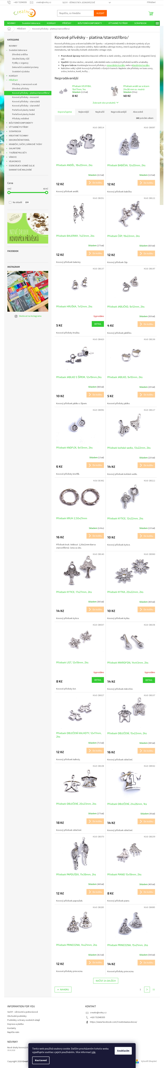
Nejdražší (99, 112)
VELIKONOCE (15, 161)
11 (154, 989)
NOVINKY (13, 46)
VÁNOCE (13, 157)
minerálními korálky (116, 65)
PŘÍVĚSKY (13, 80)
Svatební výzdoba (20, 71)
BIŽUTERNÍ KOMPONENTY (21, 123)
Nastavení (41, 1060)
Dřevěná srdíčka (20, 54)
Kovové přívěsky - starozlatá (26, 101)
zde (93, 1052)
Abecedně (138, 112)
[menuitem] (11, 23)
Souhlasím (123, 1051)
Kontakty (11, 1028)
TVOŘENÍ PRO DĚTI (18, 152)
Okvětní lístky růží (20, 58)
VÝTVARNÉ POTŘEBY (18, 127)
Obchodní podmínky (17, 1016)
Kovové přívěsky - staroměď (26, 105)
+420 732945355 (97, 1017)
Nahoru (64, 989)
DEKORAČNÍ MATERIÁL (19, 140)
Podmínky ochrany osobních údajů (23, 1020)
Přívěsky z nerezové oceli (24, 84)
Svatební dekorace (18, 50)
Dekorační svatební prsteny (25, 67)
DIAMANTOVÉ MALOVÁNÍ (20, 169)
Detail (97, 324)
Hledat (100, 13)
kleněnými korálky (141, 65)
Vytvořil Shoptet (149, 1061)
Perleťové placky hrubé (23, 114)
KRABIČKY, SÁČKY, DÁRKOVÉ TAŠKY (25, 144)
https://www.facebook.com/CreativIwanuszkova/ (113, 1022)
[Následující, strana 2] (147, 989)
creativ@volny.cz (98, 1012)
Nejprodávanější (119, 112)
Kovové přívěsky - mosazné (25, 97)
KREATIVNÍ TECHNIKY (18, 135)
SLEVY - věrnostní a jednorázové (78, 2)
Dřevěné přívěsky (20, 88)
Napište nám (13, 1032)
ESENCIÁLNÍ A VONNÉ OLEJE (22, 165)
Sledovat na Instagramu (30, 316)
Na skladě (21, 202)
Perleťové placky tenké (23, 110)
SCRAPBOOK (15, 131)
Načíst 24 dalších (106, 980)
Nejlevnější (83, 112)
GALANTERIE (15, 148)
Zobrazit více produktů (104, 102)
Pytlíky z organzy (20, 63)
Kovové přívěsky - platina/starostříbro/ (31, 93)
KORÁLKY (13, 76)
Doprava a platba (15, 1024)
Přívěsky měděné (20, 118)
